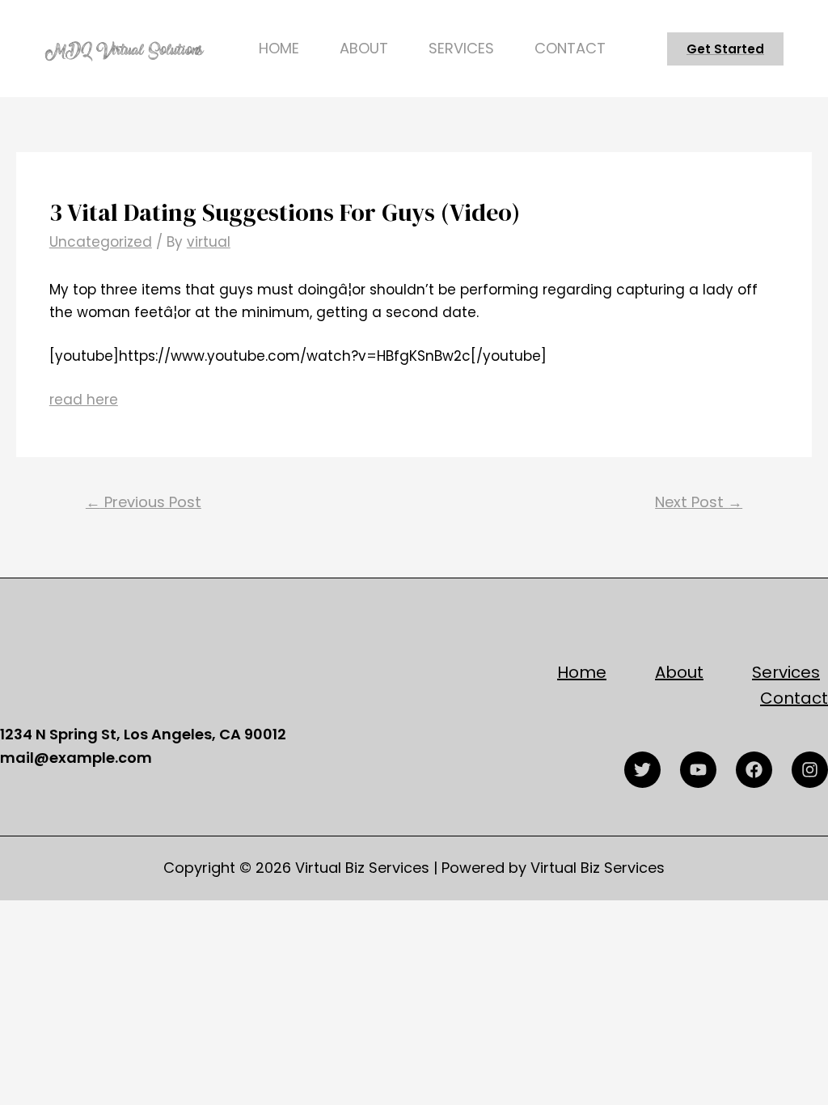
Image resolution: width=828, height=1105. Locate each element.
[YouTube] (698, 769)
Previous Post (143, 502)
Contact (570, 48)
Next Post (698, 502)
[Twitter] (642, 769)
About (364, 48)
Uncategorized (100, 242)
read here (83, 399)
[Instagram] (810, 769)
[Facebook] (754, 769)
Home (279, 48)
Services (461, 48)
